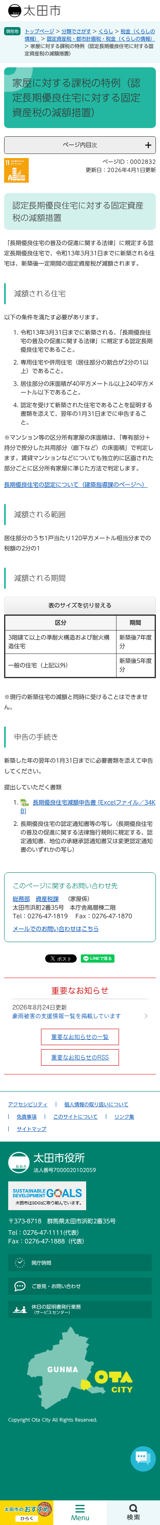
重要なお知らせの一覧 (80, 1037)
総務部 (21, 899)
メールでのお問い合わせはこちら (56, 929)
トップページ (39, 31)
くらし (105, 31)
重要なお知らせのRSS (80, 1057)
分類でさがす (76, 31)
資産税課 (47, 899)
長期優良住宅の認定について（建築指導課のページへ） (76, 485)
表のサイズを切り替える (80, 605)
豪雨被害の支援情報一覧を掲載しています (66, 1016)
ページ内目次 (80, 145)
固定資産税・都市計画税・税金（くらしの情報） (101, 38)
